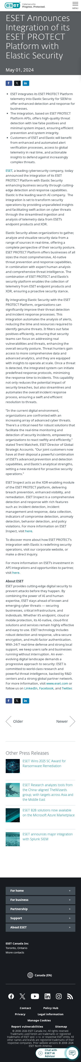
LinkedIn (30, 688)
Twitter (67, 688)
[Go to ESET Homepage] (25, 5)
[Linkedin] (47, 998)
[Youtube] (35, 998)
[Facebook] (11, 998)
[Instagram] (59, 998)
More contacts (15, 952)
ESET (9, 170)
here (28, 531)
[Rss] (70, 998)
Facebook (46, 688)
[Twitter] (22, 998)
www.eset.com (57, 683)
